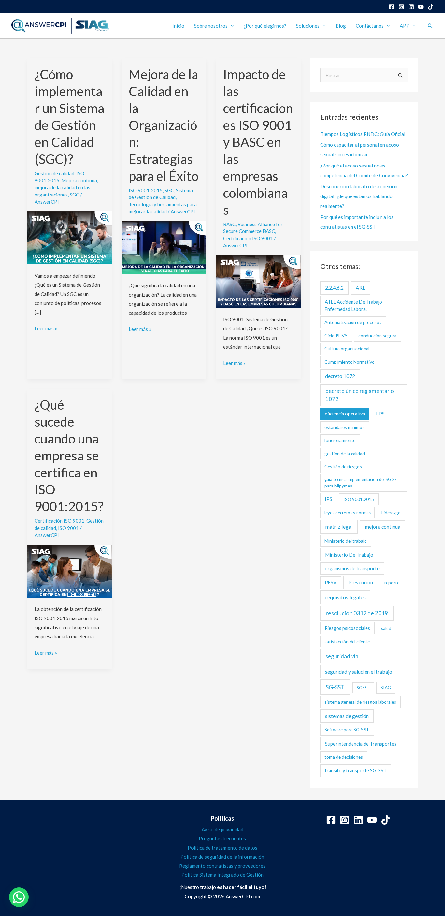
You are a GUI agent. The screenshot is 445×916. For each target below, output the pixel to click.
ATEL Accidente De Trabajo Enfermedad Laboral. (353, 305)
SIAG (385, 687)
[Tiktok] (386, 820)
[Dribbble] (431, 7)
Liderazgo (391, 512)
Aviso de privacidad (222, 829)
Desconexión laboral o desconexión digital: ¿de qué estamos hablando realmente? (358, 196)
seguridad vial (342, 656)
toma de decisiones (343, 757)
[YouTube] (421, 7)
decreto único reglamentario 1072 (359, 395)
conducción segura (377, 335)
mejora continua (382, 527)
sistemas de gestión (347, 716)
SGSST (363, 687)
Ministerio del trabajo (345, 541)
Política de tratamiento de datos (222, 848)
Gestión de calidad (54, 173)
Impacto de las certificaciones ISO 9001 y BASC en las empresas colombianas (258, 142)
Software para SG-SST (346, 729)
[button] (430, 25)
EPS (380, 413)
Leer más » (46, 327)
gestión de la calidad (344, 453)
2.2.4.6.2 (334, 288)
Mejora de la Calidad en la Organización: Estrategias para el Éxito (163, 125)
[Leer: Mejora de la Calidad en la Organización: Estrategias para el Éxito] (164, 247)
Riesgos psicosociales (347, 628)
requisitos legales (345, 597)
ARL (360, 288)
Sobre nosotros (211, 26)
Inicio (178, 26)
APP (404, 26)
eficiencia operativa (345, 413)
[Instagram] (401, 7)
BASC (229, 224)
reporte (391, 582)
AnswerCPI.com (243, 896)
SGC (74, 194)
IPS (328, 499)
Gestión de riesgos (343, 466)
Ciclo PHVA (335, 335)
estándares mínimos (344, 427)
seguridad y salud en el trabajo (358, 671)
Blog (341, 26)
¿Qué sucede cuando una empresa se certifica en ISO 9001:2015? (69, 455)
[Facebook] (392, 7)
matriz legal (339, 526)
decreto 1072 (340, 376)
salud (386, 628)
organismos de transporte (352, 568)
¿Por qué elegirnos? (265, 26)
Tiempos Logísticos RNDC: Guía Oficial (362, 134)
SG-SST (335, 687)
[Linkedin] (411, 7)
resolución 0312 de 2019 (357, 613)
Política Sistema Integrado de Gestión (222, 875)
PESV (331, 582)
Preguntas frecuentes (222, 838)
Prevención (360, 582)
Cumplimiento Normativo (349, 362)
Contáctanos (370, 26)
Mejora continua (79, 180)
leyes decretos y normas (347, 512)
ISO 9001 (68, 528)
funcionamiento (340, 440)
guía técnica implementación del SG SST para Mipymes (362, 482)
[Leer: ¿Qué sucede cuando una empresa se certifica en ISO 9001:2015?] (69, 570)
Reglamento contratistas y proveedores (222, 866)
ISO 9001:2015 (146, 190)
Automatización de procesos (352, 322)
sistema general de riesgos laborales (360, 702)
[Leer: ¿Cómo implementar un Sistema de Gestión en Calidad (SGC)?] (69, 237)
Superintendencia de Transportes (360, 744)
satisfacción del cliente (347, 641)
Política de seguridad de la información (222, 857)
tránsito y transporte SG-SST (356, 770)
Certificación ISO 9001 (248, 238)
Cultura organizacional (346, 348)
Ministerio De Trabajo (349, 555)
